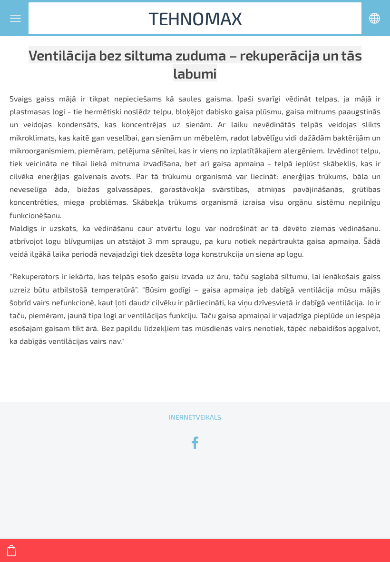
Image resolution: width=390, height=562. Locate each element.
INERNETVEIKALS (195, 417)
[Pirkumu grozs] (11, 550)
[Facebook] (195, 442)
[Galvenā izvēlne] (15, 18)
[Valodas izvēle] (374, 18)
